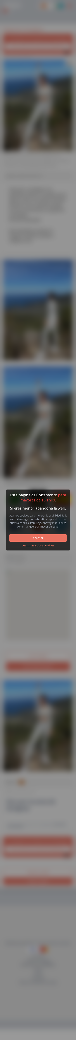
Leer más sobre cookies (38, 545)
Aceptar (38, 538)
